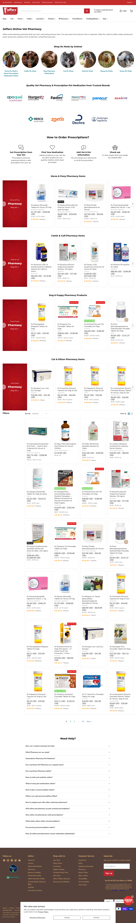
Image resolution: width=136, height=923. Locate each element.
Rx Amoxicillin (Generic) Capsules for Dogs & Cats (67, 389)
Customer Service (86, 856)
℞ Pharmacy (63, 19)
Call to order (36, 2)
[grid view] (128, 413)
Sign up (108, 873)
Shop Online (57, 863)
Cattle (29, 19)
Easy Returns (18, 2)
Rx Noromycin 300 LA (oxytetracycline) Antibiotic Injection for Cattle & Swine (41, 268)
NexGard (87, 329)
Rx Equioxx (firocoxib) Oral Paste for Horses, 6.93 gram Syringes (68, 207)
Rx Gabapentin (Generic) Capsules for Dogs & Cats (94, 389)
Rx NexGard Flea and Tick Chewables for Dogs (94, 325)
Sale (105, 19)
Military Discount (47, 2)
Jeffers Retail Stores (35, 866)
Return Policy (83, 872)
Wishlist (31, 887)
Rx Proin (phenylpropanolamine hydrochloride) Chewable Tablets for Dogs (120, 327)
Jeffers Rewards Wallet (36, 879)
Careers (30, 863)
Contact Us (82, 860)
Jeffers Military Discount (61, 879)
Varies (33, 331)
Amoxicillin (61, 393)
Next (89, 721)
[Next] (132, 63)
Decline (96, 917)
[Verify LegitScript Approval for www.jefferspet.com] (13, 868)
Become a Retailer (34, 872)
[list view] (131, 413)
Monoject (34, 393)
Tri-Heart (85, 699)
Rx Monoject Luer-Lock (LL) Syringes (40, 389)
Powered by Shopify (9, 917)
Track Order (82, 885)
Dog (4, 19)
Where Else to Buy (60, 2)
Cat (12, 19)
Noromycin (34, 274)
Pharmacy (31, 869)
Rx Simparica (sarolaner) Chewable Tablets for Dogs (64, 695)
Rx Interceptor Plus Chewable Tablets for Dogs (120, 648)
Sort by (27, 413)
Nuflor (84, 451)
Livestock (40, 19)
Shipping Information (85, 866)
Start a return (83, 876)
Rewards (27, 2)
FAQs (80, 863)
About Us (31, 860)
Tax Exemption (7, 2)
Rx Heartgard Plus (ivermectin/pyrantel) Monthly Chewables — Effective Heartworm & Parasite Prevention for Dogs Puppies (63, 497)
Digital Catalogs (58, 869)
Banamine (61, 271)
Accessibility (82, 879)
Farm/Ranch (77, 19)
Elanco (112, 651)
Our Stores (57, 866)
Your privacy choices (35, 890)
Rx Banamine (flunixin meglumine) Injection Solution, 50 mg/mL (66, 266)
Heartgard (57, 505)
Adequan (85, 605)
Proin (112, 333)
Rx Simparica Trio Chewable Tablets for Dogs (66, 326)
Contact (11, 908)
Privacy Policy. (43, 912)
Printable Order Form (60, 872)
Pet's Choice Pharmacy (91, 212)
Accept (67, 917)
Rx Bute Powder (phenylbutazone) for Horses (92, 207)
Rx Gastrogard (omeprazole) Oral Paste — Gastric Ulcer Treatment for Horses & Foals (37, 447)
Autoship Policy (7, 910)
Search (5, 908)
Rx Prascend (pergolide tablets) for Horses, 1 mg (120, 206)
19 (83, 721)
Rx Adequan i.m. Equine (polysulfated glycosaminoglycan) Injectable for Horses (91, 599)
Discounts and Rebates (61, 882)
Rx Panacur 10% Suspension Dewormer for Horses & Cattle (94, 266)
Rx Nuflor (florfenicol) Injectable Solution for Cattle (90, 446)
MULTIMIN (114, 269)
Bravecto (57, 656)
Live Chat (56, 860)
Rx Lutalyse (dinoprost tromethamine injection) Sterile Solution (119, 446)
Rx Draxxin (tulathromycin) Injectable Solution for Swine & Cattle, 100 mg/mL (37, 548)
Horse (20, 19)
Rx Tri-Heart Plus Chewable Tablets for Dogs (93, 695)
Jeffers (31, 856)
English (129, 2)
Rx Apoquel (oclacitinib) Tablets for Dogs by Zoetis (37, 493)
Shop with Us (59, 856)
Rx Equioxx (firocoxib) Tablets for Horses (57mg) (41, 206)
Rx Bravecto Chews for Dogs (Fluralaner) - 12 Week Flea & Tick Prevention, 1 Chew (63, 650)
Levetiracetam (115, 395)
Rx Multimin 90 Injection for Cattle (120, 265)
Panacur (86, 271)
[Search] (87, 10)
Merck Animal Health (60, 451)
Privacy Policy (122, 890)
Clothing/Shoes (92, 19)
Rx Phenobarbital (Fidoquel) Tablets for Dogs (39, 326)
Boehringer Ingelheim (37, 210)
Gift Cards (56, 876)
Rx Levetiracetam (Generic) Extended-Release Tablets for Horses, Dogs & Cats (121, 390)
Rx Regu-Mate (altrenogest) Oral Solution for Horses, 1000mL (65, 446)
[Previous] (3, 63)
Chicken (51, 19)
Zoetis (59, 331)
